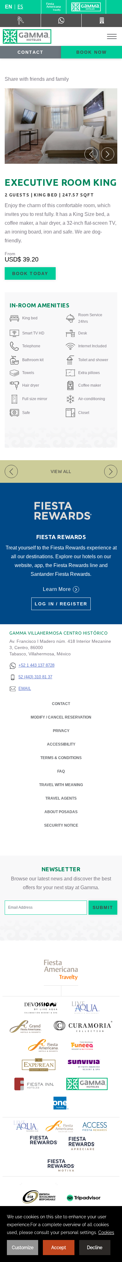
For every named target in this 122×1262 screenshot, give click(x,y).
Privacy (61, 731)
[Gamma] (86, 7)
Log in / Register (61, 603)
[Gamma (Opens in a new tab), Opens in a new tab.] (53, 7)
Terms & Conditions (61, 758)
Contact (30, 52)
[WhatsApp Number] (61, 20)
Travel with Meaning (61, 785)
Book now (91, 52)
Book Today (30, 273)
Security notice (61, 825)
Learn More (57, 589)
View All (61, 471)
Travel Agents (61, 798)
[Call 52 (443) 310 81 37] (102, 20)
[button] (91, 154)
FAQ (61, 771)
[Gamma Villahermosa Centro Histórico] (27, 36)
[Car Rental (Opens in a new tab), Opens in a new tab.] (20, 20)
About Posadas (61, 812)
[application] (61, 1234)
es (20, 6)
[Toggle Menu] (112, 37)
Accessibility (61, 744)
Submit (103, 907)
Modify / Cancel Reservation (61, 717)
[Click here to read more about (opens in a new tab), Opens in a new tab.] (40, 1007)
